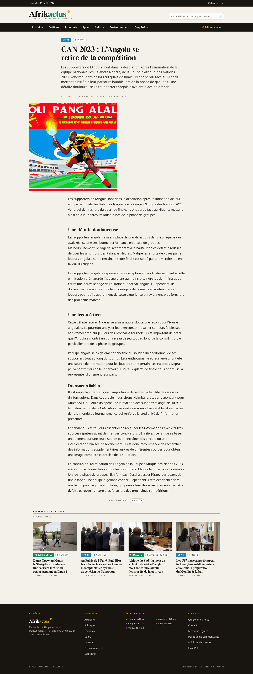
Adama (70, 97)
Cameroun (101, 555)
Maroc (195, 555)
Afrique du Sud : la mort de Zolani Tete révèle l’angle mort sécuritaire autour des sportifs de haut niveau (147, 566)
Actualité (37, 27)
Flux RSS (193, 648)
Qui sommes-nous (198, 619)
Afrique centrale (136, 623)
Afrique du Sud (158, 555)
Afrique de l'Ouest (167, 619)
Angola (81, 40)
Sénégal (63, 555)
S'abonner (213, 3)
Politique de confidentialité (203, 636)
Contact (192, 625)
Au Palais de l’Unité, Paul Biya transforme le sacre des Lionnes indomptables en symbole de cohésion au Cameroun (101, 566)
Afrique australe (136, 627)
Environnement (119, 27)
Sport (86, 27)
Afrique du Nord (136, 619)
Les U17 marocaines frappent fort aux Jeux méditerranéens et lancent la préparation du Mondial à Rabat (195, 566)
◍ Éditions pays (211, 27)
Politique (54, 27)
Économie (71, 27)
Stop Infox (141, 27)
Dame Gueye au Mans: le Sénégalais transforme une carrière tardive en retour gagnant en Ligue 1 (50, 566)
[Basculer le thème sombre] (223, 3)
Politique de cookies (199, 642)
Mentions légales (198, 631)
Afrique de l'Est (165, 623)
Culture (99, 27)
